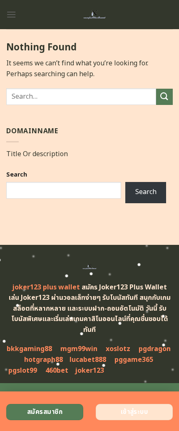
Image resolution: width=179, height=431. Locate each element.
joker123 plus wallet (46, 287)
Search (16, 174)
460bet (56, 371)
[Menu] (11, 14)
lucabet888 (88, 360)
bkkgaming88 (29, 349)
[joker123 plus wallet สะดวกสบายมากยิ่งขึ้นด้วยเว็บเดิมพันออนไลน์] (94, 14)
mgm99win (78, 349)
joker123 (89, 371)
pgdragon (155, 349)
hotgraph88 (43, 360)
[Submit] (164, 97)
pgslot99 (22, 371)
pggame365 (133, 360)
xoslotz (118, 349)
